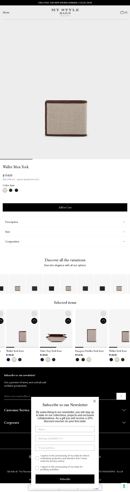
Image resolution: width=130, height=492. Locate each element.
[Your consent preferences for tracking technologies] (124, 486)
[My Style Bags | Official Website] (65, 12)
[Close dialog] (95, 401)
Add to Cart (65, 207)
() (125, 12)
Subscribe (65, 479)
